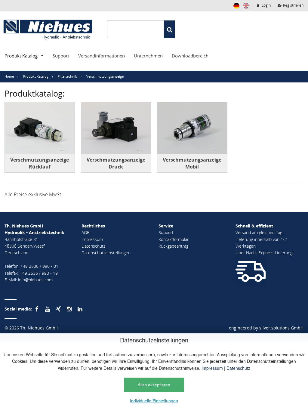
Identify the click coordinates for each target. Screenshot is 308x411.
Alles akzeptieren (154, 384)
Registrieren (293, 5)
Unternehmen (148, 56)
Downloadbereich (190, 56)
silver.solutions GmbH (281, 328)
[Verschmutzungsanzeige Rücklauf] (40, 128)
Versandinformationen (101, 56)
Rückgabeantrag (173, 246)
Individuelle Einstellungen (154, 400)
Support (61, 56)
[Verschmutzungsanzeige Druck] (116, 128)
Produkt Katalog (21, 56)
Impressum (212, 368)
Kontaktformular (174, 239)
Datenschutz (238, 368)
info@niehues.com (35, 280)
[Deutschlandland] (236, 5)
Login (266, 5)
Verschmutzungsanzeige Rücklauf (39, 163)
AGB (86, 232)
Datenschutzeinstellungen (106, 252)
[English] (246, 5)
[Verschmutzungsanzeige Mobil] (192, 128)
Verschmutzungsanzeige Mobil (192, 163)
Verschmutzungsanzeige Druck (116, 163)
